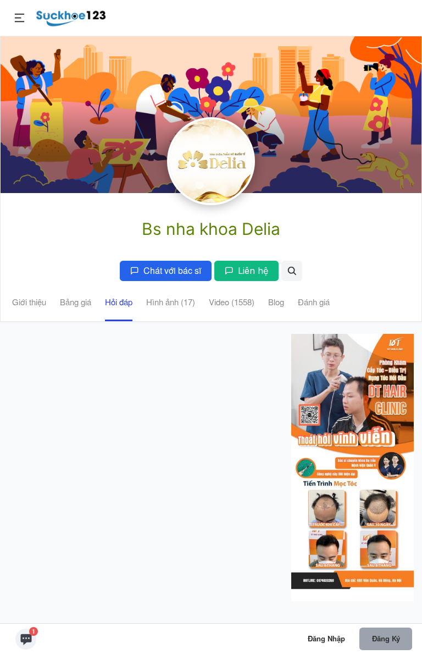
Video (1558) (231, 301)
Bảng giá (75, 301)
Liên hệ (253, 270)
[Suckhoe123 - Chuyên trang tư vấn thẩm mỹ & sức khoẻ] (71, 16)
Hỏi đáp (118, 301)
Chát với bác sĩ (172, 270)
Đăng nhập (326, 638)
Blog (276, 301)
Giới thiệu (29, 301)
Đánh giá (314, 301)
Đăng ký (386, 638)
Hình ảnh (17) (170, 301)
